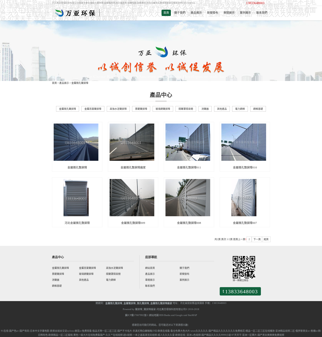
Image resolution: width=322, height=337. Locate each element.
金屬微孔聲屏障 (79, 83)
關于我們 (179, 12)
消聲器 (205, 108)
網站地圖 (154, 315)
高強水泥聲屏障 (118, 108)
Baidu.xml (169, 315)
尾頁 (266, 239)
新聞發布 (212, 12)
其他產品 (222, 108)
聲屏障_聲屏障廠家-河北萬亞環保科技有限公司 (160, 309)
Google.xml (181, 315)
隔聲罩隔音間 (186, 108)
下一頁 (257, 239)
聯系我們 (261, 12)
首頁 (166, 12)
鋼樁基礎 (258, 108)
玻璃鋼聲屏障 (163, 108)
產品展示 (196, 12)
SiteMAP (192, 315)
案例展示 (245, 12)
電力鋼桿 (240, 108)
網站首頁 (150, 267)
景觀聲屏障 (141, 108)
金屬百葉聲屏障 (92, 108)
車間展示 (229, 12)
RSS (161, 315)
